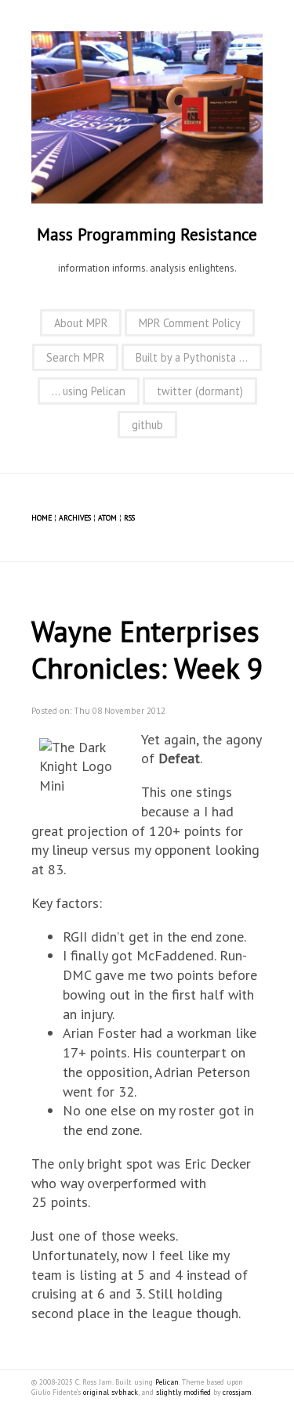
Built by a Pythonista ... (192, 357)
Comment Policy (190, 322)
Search (75, 357)
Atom (107, 518)
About (80, 322)
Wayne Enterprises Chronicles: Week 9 (147, 649)
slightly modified (183, 1392)
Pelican (167, 1382)
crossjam (237, 1392)
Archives (75, 518)
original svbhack (110, 1392)
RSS (129, 518)
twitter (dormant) (200, 391)
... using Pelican (88, 391)
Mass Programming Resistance (147, 234)
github (147, 424)
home (41, 518)
